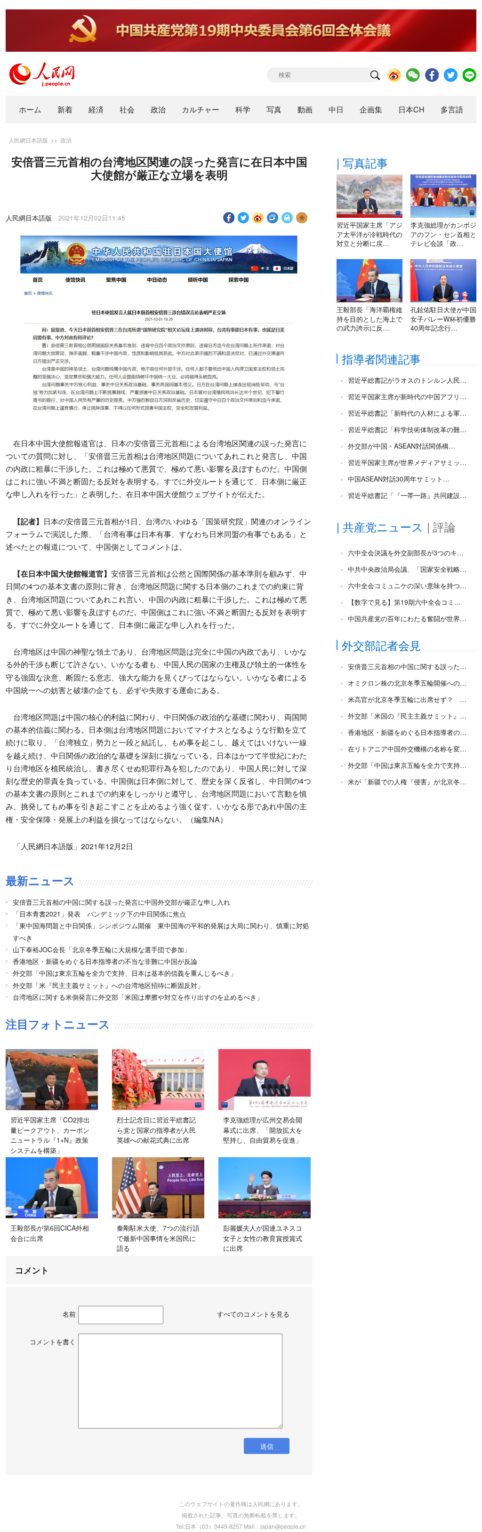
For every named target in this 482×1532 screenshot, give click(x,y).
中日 (336, 109)
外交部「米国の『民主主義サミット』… (407, 715)
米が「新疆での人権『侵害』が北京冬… (407, 781)
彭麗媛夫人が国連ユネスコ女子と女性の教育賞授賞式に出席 (262, 1238)
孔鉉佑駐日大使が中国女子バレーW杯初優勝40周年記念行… (443, 318)
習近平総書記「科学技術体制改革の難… (407, 429)
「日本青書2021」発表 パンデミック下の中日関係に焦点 (99, 913)
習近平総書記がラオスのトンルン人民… (407, 380)
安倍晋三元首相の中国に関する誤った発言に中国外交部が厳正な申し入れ (121, 902)
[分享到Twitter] (243, 217)
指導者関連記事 (381, 358)
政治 (158, 109)
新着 (64, 109)
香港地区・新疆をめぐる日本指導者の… (407, 732)
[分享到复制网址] (273, 217)
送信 (266, 1446)
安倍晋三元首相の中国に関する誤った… (407, 666)
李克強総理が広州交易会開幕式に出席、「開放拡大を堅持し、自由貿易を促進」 (262, 1130)
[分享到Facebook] (229, 217)
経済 (96, 109)
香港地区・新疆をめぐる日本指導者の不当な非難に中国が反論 (105, 961)
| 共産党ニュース (380, 526)
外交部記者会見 (381, 645)
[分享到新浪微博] (258, 217)
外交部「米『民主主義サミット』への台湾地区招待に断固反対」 (108, 985)
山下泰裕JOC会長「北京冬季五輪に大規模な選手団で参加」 (102, 949)
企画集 (371, 109)
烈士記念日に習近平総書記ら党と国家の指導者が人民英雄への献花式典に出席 (156, 1130)
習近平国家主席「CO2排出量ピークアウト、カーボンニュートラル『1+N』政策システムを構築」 (50, 1135)
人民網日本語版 (28, 140)
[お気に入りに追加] (302, 217)
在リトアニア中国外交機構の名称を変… (407, 748)
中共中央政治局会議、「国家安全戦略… (407, 569)
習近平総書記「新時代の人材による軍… (407, 413)
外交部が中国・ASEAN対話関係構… (401, 445)
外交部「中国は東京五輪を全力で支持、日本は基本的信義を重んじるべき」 (125, 973)
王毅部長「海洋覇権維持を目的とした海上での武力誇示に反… (369, 318)
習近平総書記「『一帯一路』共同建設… (407, 495)
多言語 (452, 109)
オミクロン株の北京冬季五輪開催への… (407, 682)
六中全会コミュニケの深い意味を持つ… (407, 585)
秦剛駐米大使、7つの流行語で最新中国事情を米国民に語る (158, 1238)
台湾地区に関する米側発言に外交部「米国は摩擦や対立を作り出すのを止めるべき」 (138, 997)
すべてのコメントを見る (253, 1314)
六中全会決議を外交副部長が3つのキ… (406, 552)
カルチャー (200, 109)
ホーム (30, 109)
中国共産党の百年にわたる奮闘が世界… (407, 618)
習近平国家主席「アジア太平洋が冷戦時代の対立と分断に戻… (369, 234)
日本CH (411, 109)
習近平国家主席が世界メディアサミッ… (407, 462)
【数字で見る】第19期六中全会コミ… (404, 602)
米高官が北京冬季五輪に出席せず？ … (407, 699)
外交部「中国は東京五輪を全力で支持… (407, 765)
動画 (305, 109)
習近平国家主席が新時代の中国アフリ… (407, 396)
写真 (273, 109)
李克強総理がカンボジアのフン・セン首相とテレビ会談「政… (443, 234)
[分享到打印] (287, 217)
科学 (242, 109)
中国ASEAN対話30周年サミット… (399, 478)
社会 (127, 109)
